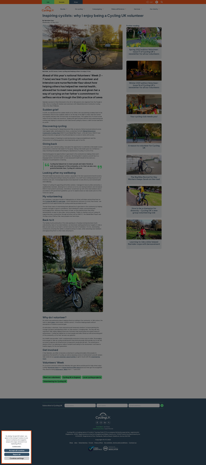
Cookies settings (17, 458)
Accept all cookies (16, 450)
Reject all (17, 454)
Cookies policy (16, 446)
